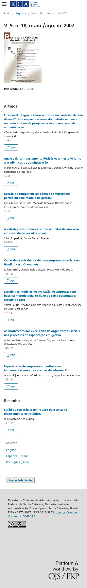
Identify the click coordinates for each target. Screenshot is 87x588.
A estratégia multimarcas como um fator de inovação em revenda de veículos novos (41, 231)
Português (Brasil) (18, 462)
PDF (12, 147)
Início (7, 13)
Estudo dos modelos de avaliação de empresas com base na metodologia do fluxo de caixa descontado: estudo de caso (40, 296)
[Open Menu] (4, 4)
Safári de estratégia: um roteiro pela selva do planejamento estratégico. (35, 412)
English (11, 450)
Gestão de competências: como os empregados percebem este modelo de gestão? (37, 196)
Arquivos (21, 13)
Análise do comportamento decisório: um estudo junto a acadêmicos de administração (42, 160)
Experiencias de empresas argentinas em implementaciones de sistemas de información (36, 368)
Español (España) (18, 456)
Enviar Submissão (20, 480)
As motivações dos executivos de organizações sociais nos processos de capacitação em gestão (42, 333)
